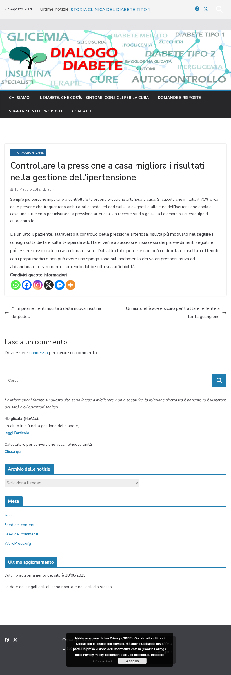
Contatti (81, 111)
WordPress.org (18, 543)
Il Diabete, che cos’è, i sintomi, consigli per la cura (94, 97)
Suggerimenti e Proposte (36, 111)
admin (52, 189)
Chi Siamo (19, 97)
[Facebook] (27, 285)
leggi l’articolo (17, 433)
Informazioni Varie (28, 153)
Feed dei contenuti (21, 525)
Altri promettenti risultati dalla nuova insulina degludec (56, 312)
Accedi (11, 515)
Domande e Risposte (179, 97)
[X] (49, 285)
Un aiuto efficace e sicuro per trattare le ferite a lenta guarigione (173, 312)
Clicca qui (13, 451)
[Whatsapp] (16, 285)
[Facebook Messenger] (60, 285)
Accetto (132, 660)
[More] (70, 285)
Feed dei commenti (21, 534)
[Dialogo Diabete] (115, 34)
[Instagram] (38, 285)
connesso (38, 353)
